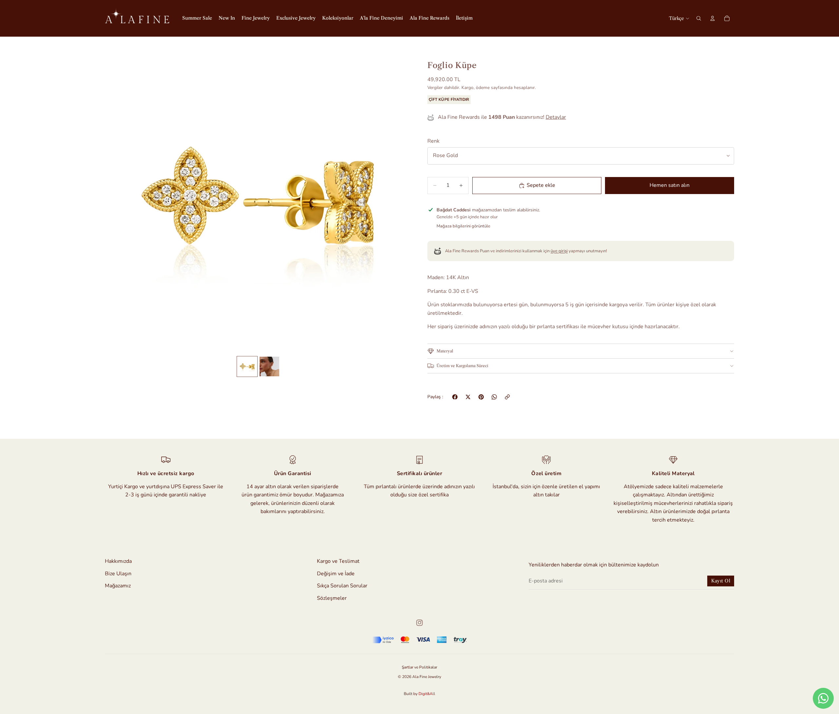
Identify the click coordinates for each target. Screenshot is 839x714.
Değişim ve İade (336, 573)
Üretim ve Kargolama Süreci (462, 365)
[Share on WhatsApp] (494, 397)
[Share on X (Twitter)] (468, 397)
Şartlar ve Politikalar (419, 667)
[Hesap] (712, 18)
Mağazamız (118, 585)
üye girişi (559, 251)
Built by (419, 693)
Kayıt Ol (720, 581)
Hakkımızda (118, 561)
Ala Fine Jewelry (426, 676)
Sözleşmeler (332, 597)
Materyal (445, 350)
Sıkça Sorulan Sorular (342, 585)
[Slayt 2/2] (269, 366)
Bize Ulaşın (118, 573)
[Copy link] (507, 397)
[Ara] (699, 18)
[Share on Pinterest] (481, 397)
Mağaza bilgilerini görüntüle (463, 226)
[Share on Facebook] (455, 397)
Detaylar (556, 117)
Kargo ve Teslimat (338, 561)
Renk (433, 141)
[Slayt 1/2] (247, 366)
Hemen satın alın (670, 185)
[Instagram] (419, 623)
